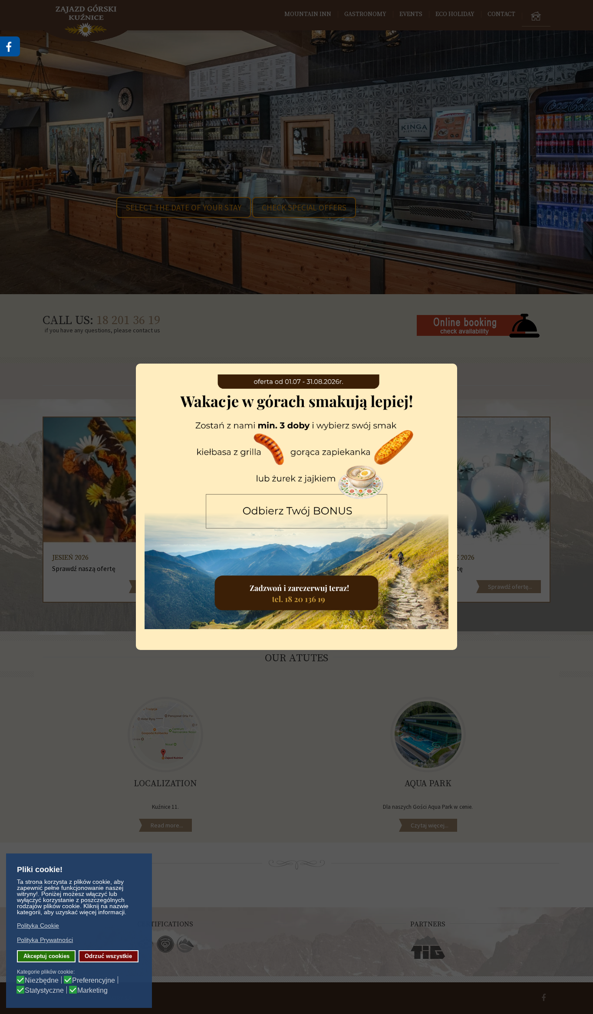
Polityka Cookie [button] (38, 925)
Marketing (92, 991)
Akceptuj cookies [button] (46, 956)
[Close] (457, 363)
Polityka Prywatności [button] (45, 939)
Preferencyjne (93, 981)
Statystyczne (44, 991)
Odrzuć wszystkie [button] (108, 956)
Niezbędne (42, 981)
